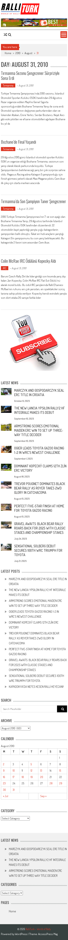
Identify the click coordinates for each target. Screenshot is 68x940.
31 (14, 790)
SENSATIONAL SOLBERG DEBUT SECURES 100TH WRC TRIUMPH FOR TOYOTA (38, 550)
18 (23, 777)
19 (32, 777)
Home (12, 911)
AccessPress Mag (48, 934)
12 (31, 770)
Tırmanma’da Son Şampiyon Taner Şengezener (33, 201)
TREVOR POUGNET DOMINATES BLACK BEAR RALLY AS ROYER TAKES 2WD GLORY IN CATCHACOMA (39, 488)
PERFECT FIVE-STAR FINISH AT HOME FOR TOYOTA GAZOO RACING (39, 508)
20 (41, 777)
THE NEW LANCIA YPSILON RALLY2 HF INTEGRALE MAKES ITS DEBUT (39, 410)
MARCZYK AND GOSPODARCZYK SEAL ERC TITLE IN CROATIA (39, 392)
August (28, 53)
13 (41, 770)
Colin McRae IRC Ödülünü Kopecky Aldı (28, 261)
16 (4, 777)
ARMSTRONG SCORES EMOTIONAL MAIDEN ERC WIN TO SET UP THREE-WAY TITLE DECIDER (38, 430)
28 (51, 783)
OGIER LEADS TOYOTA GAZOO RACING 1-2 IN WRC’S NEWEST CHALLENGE (39, 450)
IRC (4, 268)
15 (60, 770)
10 (14, 770)
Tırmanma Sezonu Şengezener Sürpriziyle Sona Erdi (30, 75)
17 (13, 777)
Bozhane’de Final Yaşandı (18, 142)
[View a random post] (5, 35)
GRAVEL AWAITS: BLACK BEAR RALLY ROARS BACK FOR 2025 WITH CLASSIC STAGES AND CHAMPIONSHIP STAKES (40, 528)
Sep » (43, 796)
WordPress (21, 934)
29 (60, 783)
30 (4, 790)
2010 (17, 53)
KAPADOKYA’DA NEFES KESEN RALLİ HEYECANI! (36, 687)
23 (4, 783)
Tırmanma (8, 85)
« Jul (5, 796)
